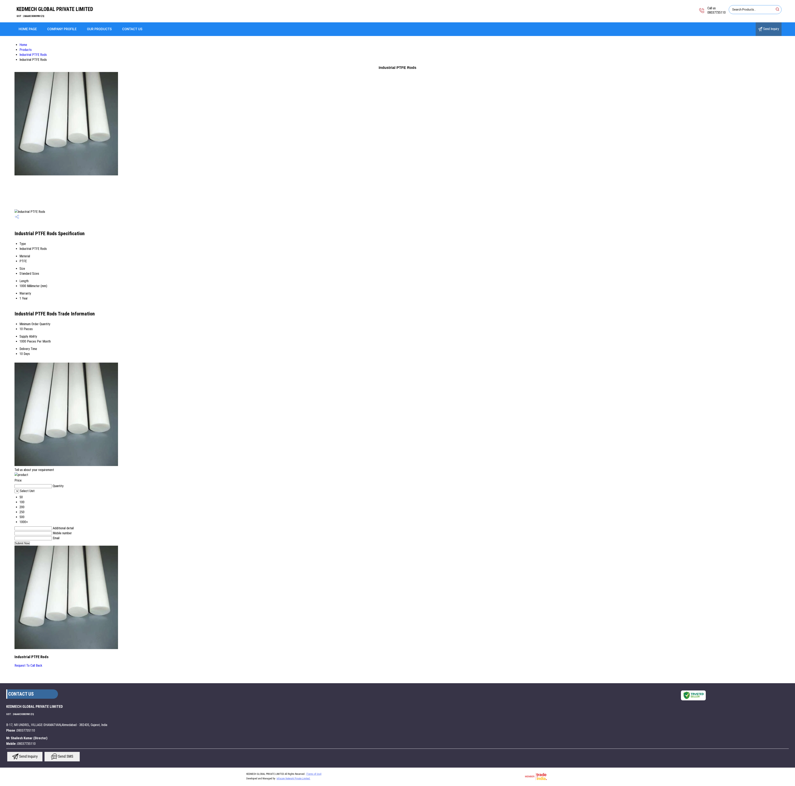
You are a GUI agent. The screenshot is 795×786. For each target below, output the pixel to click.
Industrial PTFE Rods (33, 55)
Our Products (99, 29)
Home (23, 45)
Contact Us (132, 29)
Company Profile (62, 29)
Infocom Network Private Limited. (293, 778)
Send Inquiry (770, 29)
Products (25, 50)
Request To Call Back (28, 665)
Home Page (28, 29)
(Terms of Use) (314, 774)
